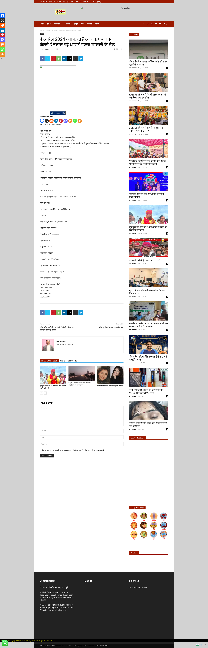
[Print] (75, 58)
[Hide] (1, 59)
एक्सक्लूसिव (52, 2)
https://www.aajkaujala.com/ (65, 344)
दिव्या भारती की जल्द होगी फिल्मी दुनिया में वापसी (110, 386)
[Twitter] (152, 24)
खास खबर (57, 24)
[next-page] (45, 393)
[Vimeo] (156, 24)
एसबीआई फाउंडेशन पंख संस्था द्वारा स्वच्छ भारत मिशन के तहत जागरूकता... (147, 162)
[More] (80, 121)
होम (42, 24)
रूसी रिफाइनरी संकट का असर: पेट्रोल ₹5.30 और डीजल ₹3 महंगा (146, 391)
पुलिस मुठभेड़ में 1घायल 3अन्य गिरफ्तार (111, 327)
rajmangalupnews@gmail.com (60, 607)
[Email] (69, 58)
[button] (165, 24)
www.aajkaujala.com (58, 610)
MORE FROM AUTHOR (69, 361)
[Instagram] (148, 24)
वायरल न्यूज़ (65, 2)
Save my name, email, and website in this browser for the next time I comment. (73, 450)
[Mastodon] (65, 121)
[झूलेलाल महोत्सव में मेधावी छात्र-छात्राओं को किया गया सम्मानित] (148, 82)
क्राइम (76, 24)
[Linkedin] (64, 58)
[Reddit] (51, 121)
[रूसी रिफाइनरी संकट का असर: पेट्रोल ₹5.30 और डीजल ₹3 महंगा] (148, 377)
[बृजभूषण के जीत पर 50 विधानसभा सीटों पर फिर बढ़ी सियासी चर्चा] (53, 375)
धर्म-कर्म (59, 2)
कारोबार (68, 24)
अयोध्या (48, 30)
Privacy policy (96, 2)
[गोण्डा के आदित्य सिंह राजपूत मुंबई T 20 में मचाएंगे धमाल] (148, 344)
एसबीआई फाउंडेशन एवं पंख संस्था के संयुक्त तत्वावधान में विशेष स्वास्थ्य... (148, 325)
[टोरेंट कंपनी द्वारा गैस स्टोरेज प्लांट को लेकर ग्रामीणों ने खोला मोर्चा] (148, 49)
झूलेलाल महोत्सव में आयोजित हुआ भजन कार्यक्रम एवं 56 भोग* (146, 129)
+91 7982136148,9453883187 (60, 605)
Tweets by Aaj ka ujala (138, 587)
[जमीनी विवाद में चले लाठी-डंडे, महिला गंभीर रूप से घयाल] (148, 410)
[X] (47, 121)
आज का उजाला (45, 49)
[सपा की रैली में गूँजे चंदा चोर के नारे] (148, 247)
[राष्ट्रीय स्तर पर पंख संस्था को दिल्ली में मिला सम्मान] (148, 181)
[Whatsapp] (75, 121)
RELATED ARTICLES (49, 361)
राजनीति (89, 24)
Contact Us (86, 2)
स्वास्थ (97, 24)
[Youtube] (160, 24)
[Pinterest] (53, 58)
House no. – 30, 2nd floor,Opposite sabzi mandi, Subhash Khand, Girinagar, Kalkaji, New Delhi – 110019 (56, 596)
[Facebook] (144, 24)
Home (42, 30)
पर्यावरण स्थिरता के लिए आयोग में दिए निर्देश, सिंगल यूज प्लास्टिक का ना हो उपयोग (57, 328)
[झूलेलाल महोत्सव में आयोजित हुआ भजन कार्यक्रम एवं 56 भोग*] (148, 115)
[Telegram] (80, 58)
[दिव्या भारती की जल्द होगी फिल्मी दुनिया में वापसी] (110, 375)
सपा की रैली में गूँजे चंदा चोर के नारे (144, 260)
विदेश (72, 2)
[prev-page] (41, 393)
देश (48, 24)
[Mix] (70, 121)
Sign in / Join (44, 2)
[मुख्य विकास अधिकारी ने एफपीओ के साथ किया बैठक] (148, 277)
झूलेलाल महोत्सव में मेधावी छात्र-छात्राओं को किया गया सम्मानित (147, 96)
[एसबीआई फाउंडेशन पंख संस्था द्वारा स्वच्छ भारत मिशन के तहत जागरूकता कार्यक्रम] (148, 148)
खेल (82, 24)
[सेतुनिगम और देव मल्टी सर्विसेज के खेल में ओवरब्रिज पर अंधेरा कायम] (81, 373)
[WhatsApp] (58, 58)
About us (78, 2)
